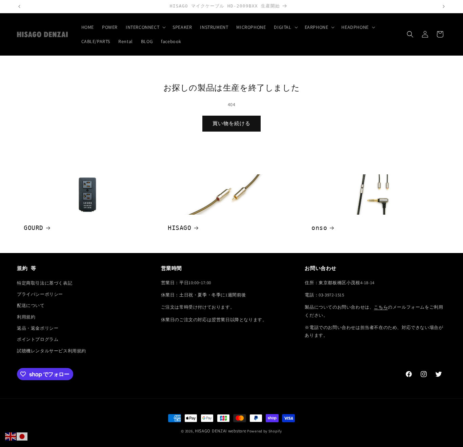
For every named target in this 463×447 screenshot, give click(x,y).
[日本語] (22, 436)
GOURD (33, 227)
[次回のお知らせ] (443, 6)
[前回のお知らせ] (19, 6)
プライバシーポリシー (40, 294)
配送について (31, 305)
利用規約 (26, 317)
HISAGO (180, 227)
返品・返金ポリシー (37, 328)
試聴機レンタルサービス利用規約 (51, 351)
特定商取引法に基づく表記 (44, 283)
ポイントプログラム (37, 339)
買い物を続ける (231, 123)
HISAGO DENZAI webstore (220, 431)
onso (319, 227)
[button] (145, 27)
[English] (11, 436)
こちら (381, 307)
